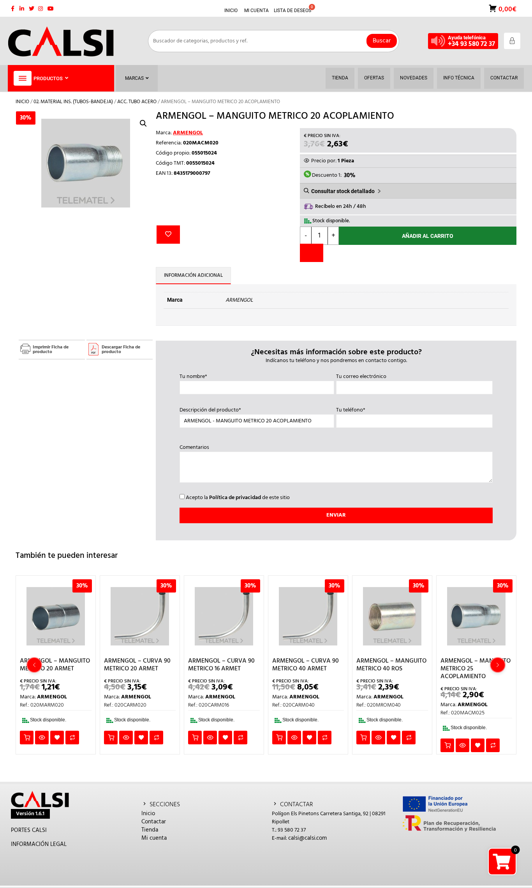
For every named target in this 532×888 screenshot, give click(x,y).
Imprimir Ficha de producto (51, 349)
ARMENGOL (188, 132)
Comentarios (194, 447)
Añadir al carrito (427, 236)
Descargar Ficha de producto (121, 349)
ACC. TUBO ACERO (137, 102)
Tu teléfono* (350, 410)
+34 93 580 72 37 (471, 44)
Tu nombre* (193, 377)
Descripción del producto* (210, 410)
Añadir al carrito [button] (26, 737)
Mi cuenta (154, 838)
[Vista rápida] (42, 737)
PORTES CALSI (29, 830)
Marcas (134, 78)
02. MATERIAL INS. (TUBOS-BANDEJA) (73, 102)
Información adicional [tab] (193, 275)
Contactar (153, 821)
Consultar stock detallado (343, 191)
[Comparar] (311, 253)
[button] (143, 123)
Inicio (22, 102)
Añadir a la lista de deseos (168, 234)
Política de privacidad (235, 497)
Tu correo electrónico (361, 377)
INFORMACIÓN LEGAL (39, 844)
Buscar (382, 41)
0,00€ (506, 9)
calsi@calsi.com (307, 838)
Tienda (149, 830)
